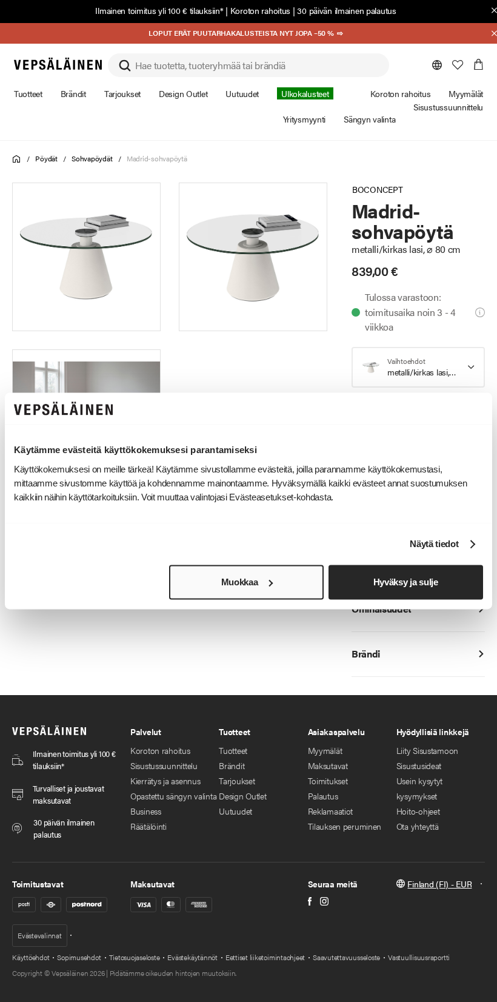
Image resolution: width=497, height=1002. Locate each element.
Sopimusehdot (79, 957)
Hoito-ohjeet (418, 811)
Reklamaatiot (330, 811)
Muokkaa (239, 582)
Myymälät (325, 750)
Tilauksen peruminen (345, 826)
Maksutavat (328, 765)
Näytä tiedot (434, 544)
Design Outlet (242, 796)
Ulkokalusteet (305, 93)
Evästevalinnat (40, 935)
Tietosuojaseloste (134, 957)
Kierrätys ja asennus (165, 781)
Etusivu (16, 159)
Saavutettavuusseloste (346, 957)
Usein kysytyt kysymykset (419, 788)
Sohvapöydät (92, 158)
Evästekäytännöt (192, 957)
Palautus (323, 796)
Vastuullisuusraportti (419, 957)
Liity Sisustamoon (427, 750)
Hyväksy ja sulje (405, 582)
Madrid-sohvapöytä (157, 158)
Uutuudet (235, 811)
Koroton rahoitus (260, 10)
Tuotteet (233, 750)
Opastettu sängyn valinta (173, 796)
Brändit (231, 765)
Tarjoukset (237, 781)
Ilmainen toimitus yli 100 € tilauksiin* (159, 10)
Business (145, 811)
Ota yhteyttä (417, 826)
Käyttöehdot (30, 957)
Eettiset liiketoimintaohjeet (265, 957)
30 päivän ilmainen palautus (346, 10)
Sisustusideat (418, 765)
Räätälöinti (148, 826)
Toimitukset (328, 781)
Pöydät (46, 158)
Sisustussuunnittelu (164, 765)
